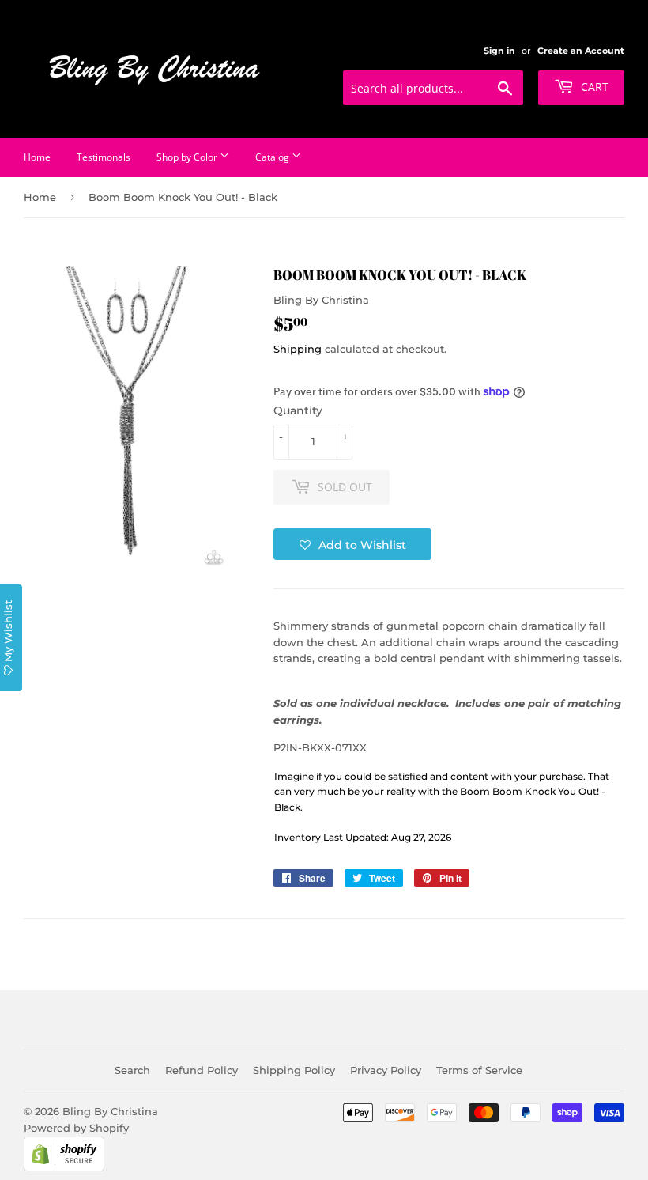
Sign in (499, 50)
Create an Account (580, 50)
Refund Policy (201, 1070)
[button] (352, 544)
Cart (593, 86)
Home (37, 157)
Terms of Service (479, 1070)
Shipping (297, 348)
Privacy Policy (385, 1070)
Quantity (297, 410)
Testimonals (103, 157)
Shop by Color (188, 157)
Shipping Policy (294, 1070)
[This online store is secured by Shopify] (64, 1167)
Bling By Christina (110, 1111)
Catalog (273, 157)
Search (132, 1070)
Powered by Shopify (76, 1127)
